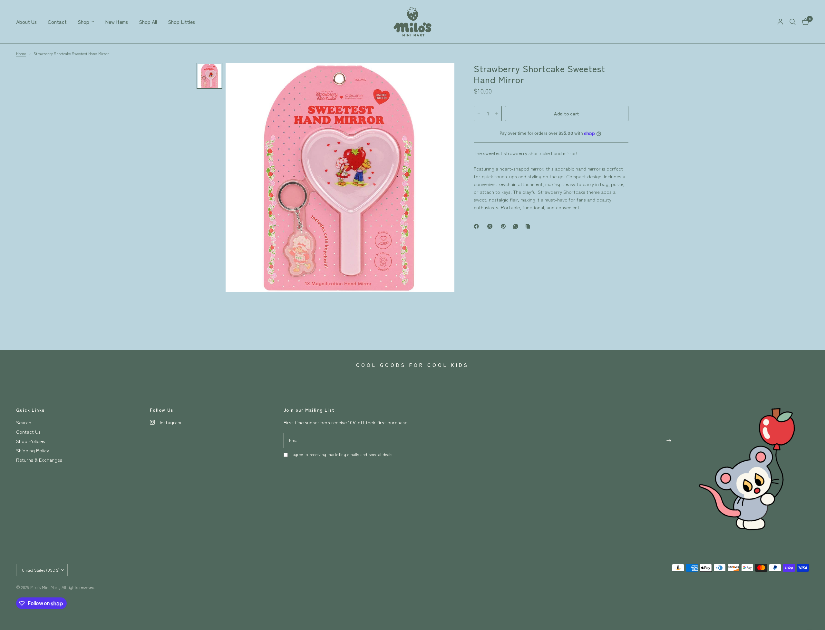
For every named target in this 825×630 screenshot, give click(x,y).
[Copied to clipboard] (529, 226)
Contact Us (28, 431)
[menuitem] (29, 22)
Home (21, 53)
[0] (804, 22)
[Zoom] (441, 76)
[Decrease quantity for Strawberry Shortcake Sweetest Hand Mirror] (479, 113)
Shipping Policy (32, 450)
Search (23, 422)
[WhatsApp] (517, 226)
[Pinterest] (505, 226)
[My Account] (780, 22)
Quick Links (30, 410)
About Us (26, 21)
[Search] (792, 22)
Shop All (148, 21)
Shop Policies (30, 441)
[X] (491, 226)
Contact (57, 21)
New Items (116, 21)
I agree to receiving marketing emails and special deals (341, 454)
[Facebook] (477, 226)
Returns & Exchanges (39, 459)
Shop (83, 21)
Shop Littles (181, 21)
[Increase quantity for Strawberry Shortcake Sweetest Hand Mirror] (496, 113)
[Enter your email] (668, 440)
